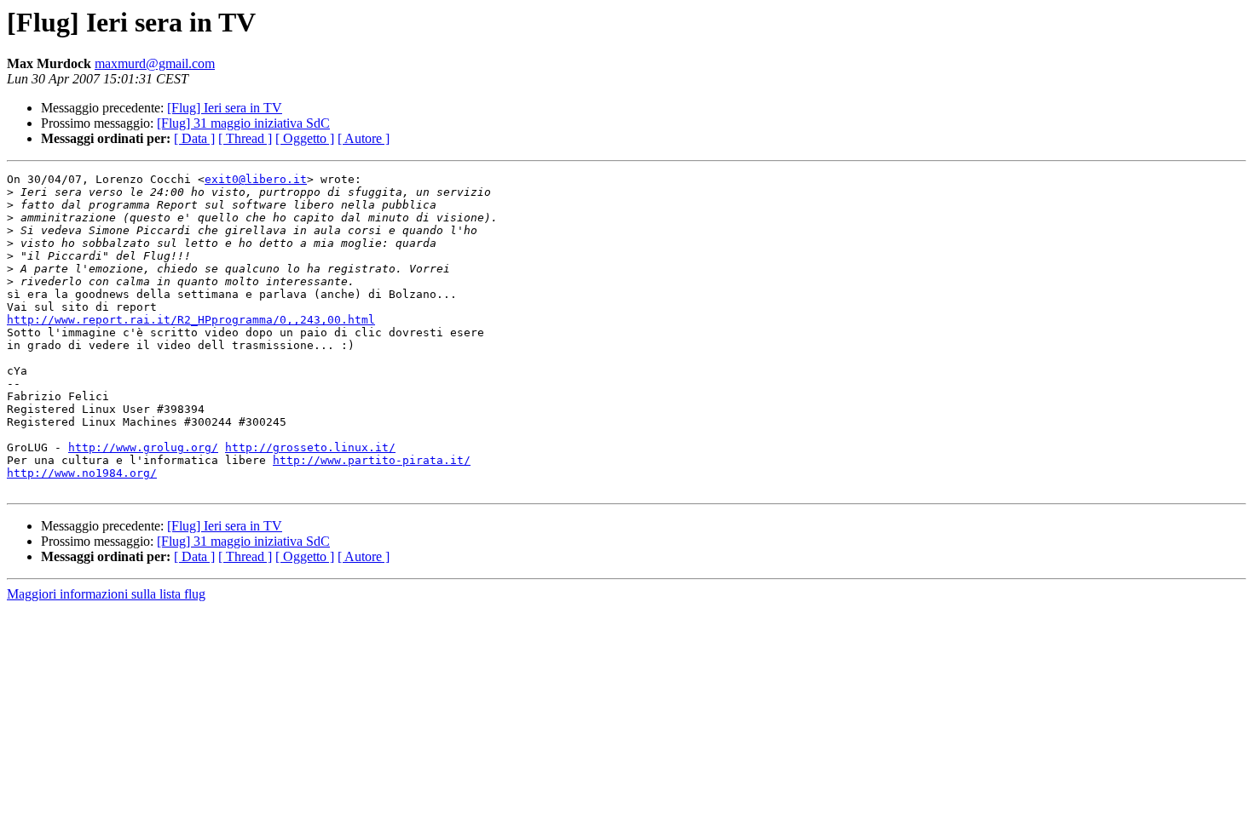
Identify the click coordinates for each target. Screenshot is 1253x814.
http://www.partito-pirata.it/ (372, 460)
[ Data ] (194, 138)
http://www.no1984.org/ (82, 473)
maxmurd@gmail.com (155, 63)
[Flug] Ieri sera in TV (224, 107)
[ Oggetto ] (304, 138)
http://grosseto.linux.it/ (310, 447)
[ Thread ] (245, 138)
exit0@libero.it (256, 179)
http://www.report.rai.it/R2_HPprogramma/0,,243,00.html (191, 319)
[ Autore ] (364, 138)
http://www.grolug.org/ (143, 447)
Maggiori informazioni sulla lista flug (106, 594)
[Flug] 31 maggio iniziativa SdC (243, 123)
